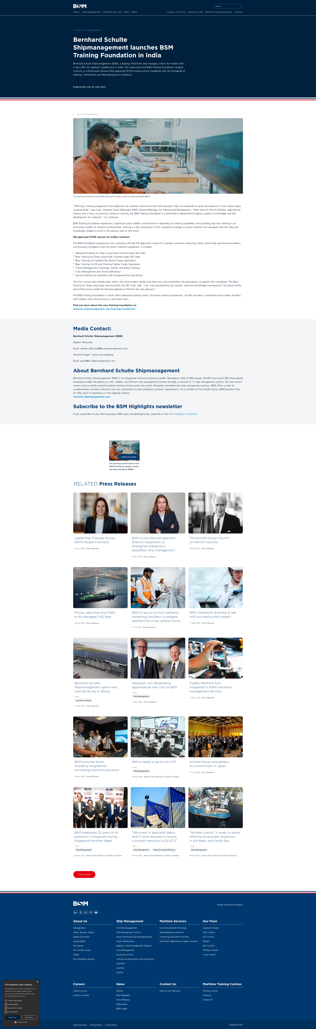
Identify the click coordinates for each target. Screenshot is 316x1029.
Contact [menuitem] (238, 12)
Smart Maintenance (125, 941)
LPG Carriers (208, 936)
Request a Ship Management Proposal (134, 945)
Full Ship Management (126, 928)
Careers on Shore (81, 995)
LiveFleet (120, 968)
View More (84, 874)
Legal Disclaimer (80, 1025)
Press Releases (94, 30)
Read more (21, 996)
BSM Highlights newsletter (183, 413)
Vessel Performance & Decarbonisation (134, 936)
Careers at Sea (80, 990)
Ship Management (91, 12)
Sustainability (79, 941)
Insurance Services (125, 954)
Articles (119, 990)
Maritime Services (112, 12)
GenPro (119, 972)
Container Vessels (211, 928)
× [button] (37, 982)
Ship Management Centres (128, 932)
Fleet (126, 12)
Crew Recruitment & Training (173, 928)
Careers (79, 984)
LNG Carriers (209, 932)
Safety (76, 954)
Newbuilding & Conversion (172, 932)
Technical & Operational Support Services (179, 941)
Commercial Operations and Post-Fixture (135, 959)
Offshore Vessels (210, 950)
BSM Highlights (123, 995)
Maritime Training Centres (219, 12)
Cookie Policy (111, 1025)
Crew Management (125, 950)
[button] (6, 1000)
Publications (121, 1004)
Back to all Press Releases (87, 114)
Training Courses (210, 990)
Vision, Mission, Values (83, 932)
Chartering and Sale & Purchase (174, 936)
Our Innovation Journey (84, 959)
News (134, 12)
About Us (80, 921)
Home (75, 30)
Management (79, 928)
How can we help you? (170, 990)
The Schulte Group (81, 950)
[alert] (21, 1003)
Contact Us (168, 984)
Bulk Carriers (209, 945)
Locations (207, 995)
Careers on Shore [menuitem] (176, 12)
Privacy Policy (96, 1025)
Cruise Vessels (209, 954)
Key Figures (78, 945)
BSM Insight (121, 1008)
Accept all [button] (12, 1017)
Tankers (206, 941)
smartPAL (120, 963)
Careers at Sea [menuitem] (195, 12)
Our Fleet (210, 921)
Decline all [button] (29, 1017)
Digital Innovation (81, 936)
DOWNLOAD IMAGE (128, 457)
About (76, 12)
